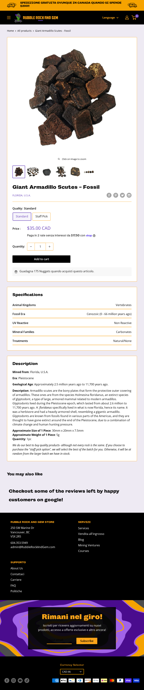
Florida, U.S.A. (21, 195)
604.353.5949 (19, 543)
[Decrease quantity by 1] (31, 246)
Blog (81, 540)
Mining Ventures (89, 545)
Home (10, 30)
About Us (17, 568)
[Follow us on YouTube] (20, 680)
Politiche (16, 591)
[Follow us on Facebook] (6, 680)
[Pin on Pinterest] (115, 195)
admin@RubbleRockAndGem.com (33, 547)
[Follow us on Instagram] (13, 680)
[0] (134, 17)
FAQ (13, 585)
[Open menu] (9, 17)
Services (83, 528)
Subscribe (86, 641)
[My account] (127, 18)
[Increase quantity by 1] (49, 246)
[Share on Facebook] (109, 195)
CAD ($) (66, 671)
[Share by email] (129, 195)
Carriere (16, 580)
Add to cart (41, 259)
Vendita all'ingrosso (91, 534)
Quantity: (18, 246)
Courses (83, 551)
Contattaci (17, 574)
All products (24, 30)
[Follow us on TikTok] (26, 680)
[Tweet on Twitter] (122, 195)
